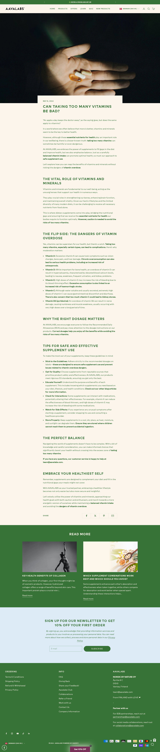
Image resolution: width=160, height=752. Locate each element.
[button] (80, 749)
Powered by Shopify (71, 743)
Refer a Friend (65, 698)
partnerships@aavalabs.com (126, 717)
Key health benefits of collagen (44, 576)
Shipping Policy (12, 681)
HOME (52, 9)
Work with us (65, 703)
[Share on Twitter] (95, 515)
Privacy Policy (12, 690)
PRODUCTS (62, 9)
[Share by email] (112, 515)
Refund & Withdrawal (15, 685)
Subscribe (97, 649)
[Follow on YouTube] (18, 733)
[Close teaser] (91, 746)
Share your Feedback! (69, 685)
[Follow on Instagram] (12, 733)
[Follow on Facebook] (6, 733)
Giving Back (64, 681)
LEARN (83, 9)
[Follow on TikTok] (23, 733)
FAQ (61, 677)
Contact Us (64, 707)
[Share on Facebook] (86, 515)
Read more (27, 595)
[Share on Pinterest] (104, 515)
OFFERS (74, 9)
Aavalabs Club (65, 690)
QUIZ (91, 9)
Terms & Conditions (14, 677)
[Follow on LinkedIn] (29, 733)
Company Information (69, 711)
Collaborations (66, 694)
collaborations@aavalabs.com (129, 725)
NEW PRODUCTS (103, 9)
